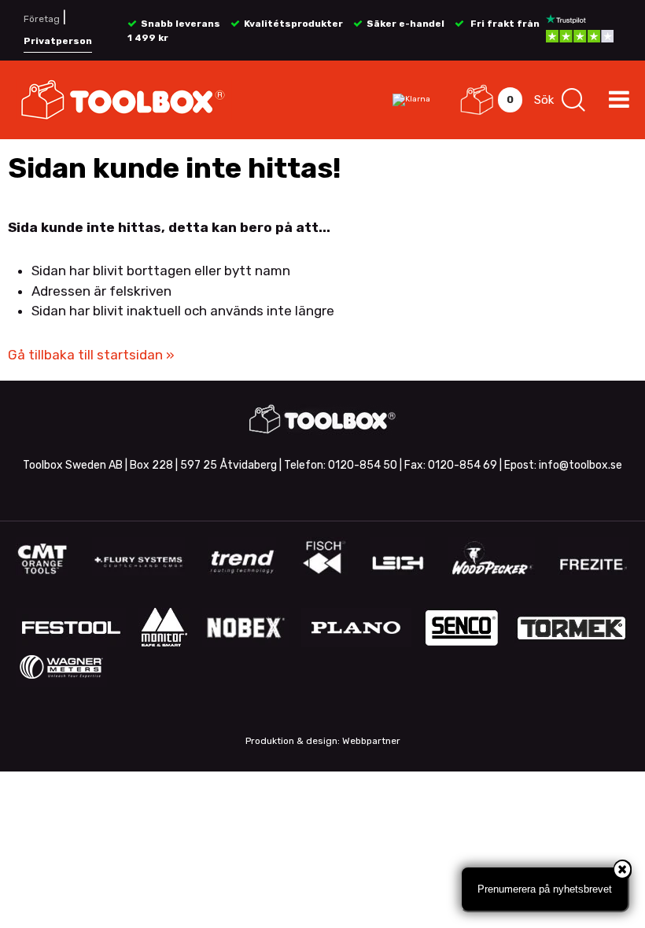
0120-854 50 (362, 465)
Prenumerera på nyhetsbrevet (544, 889)
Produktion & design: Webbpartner (322, 740)
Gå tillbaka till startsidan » (91, 355)
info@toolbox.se (580, 465)
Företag (42, 18)
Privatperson (58, 40)
